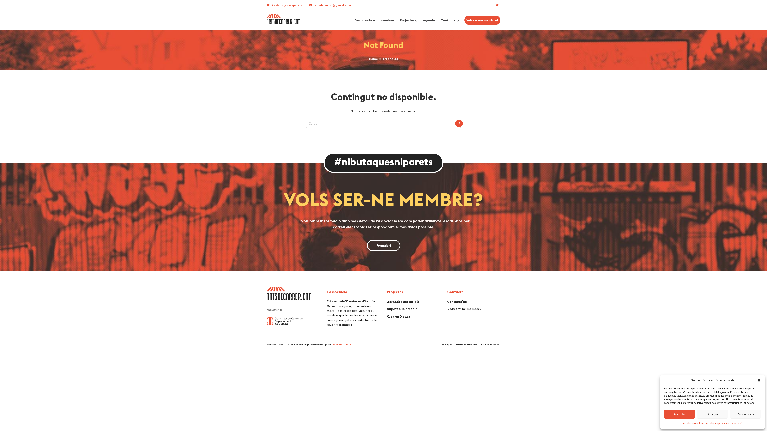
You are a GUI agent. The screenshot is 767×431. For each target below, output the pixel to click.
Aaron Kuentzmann (342, 344)
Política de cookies (693, 423)
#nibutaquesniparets (287, 5)
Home (373, 59)
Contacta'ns (457, 302)
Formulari (383, 245)
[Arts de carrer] (283, 19)
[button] (759, 380)
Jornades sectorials (403, 302)
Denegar (712, 414)
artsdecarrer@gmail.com (332, 5)
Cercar (459, 123)
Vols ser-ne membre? (482, 20)
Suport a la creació (402, 309)
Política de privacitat (717, 423)
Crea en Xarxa (398, 316)
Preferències (745, 414)
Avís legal (736, 423)
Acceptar (679, 414)
